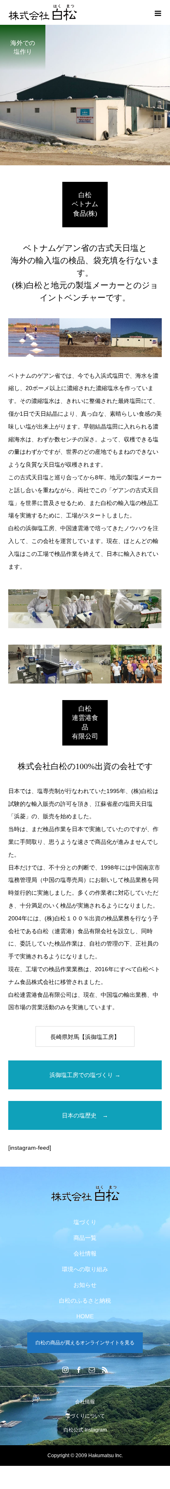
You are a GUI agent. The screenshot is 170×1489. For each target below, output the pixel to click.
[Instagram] (65, 1369)
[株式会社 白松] (85, 1193)
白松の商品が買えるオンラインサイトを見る (85, 1343)
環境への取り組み (85, 1269)
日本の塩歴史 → (85, 1115)
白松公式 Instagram (85, 1430)
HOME (85, 1316)
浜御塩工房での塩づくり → (85, 1075)
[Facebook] (78, 1369)
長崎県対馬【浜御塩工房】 (85, 1037)
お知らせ (85, 1285)
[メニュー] (157, 12)
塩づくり (85, 1222)
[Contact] (91, 1369)
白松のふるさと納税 (85, 1300)
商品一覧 (85, 1237)
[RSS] (105, 1369)
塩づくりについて (85, 1416)
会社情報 (85, 1253)
